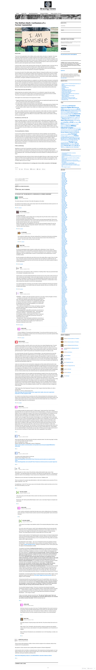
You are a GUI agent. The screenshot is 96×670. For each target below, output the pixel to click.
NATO (77, 129)
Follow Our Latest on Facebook (69, 54)
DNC (69, 115)
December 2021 (64, 228)
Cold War (68, 112)
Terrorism (66, 142)
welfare (26, 180)
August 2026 (64, 172)
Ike (72, 120)
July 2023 (63, 209)
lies (70, 124)
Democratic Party (70, 113)
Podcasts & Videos (44, 13)
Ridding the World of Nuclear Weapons (68, 85)
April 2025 (63, 188)
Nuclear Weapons (65, 132)
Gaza (63, 118)
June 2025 (63, 186)
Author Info (24, 13)
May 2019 (63, 259)
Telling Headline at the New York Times (68, 90)
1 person (20, 207)
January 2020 (64, 251)
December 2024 (64, 192)
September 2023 (64, 207)
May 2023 (63, 211)
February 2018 (64, 274)
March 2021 (64, 237)
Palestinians (63, 134)
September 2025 (64, 183)
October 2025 (64, 182)
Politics (76, 136)
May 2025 (63, 187)
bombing (79, 110)
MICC (78, 124)
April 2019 (63, 260)
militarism (68, 126)
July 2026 (63, 173)
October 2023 (64, 206)
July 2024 (63, 197)
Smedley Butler (69, 140)
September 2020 (64, 243)
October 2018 (64, 266)
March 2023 (64, 213)
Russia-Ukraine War (75, 139)
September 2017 (64, 279)
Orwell (74, 132)
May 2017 (63, 283)
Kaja (21, 267)
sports (72, 140)
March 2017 (64, 285)
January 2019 (64, 263)
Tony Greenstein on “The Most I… (74, 338)
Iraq (63, 122)
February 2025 (64, 190)
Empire (73, 117)
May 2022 (63, 223)
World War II (76, 147)
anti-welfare (20, 180)
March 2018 (64, 273)
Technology (62, 142)
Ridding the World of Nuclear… (73, 345)
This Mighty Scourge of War (66, 89)
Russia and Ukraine (64, 140)
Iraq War (66, 122)
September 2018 (64, 267)
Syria (75, 140)
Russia (67, 138)
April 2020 (63, 248)
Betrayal (63, 88)
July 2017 (63, 281)
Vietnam (62, 145)
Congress (72, 112)
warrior (65, 147)
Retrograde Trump (65, 99)
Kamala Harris (67, 124)
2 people (20, 402)
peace (69, 134)
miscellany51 (21, 341)
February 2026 (64, 178)
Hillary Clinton (64, 120)
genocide (67, 118)
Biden (66, 110)
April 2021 (63, 236)
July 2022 (63, 221)
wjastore (26, 178)
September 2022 (64, 219)
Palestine (77, 132)
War (75, 145)
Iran (77, 120)
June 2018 (63, 270)
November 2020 (64, 241)
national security (66, 129)
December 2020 (64, 240)
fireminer (20, 197)
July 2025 (63, 185)
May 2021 (63, 235)
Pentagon (74, 134)
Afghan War (70, 107)
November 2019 (64, 253)
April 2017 (63, 284)
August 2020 (64, 244)
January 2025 (64, 191)
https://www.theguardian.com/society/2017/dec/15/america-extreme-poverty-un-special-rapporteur (36, 461)
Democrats (77, 114)
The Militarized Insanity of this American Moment (70, 93)
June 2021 (63, 234)
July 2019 (63, 257)
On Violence (64, 86)
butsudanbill (23, 211)
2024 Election (72, 105)
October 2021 (64, 230)
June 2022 (63, 222)
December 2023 (64, 204)
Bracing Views (48, 8)
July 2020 (63, 245)
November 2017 (64, 277)
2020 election (65, 105)
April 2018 (63, 272)
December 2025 (64, 180)
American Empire (67, 109)
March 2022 (64, 225)
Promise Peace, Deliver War (67, 91)
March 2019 (64, 261)
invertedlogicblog (23, 639)
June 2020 (63, 246)
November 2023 (64, 205)
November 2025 (64, 181)
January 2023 (64, 215)
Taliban (77, 140)
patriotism (66, 134)
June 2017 (63, 282)
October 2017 (64, 278)
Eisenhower (69, 117)
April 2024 (63, 200)
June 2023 (63, 210)
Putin (73, 137)
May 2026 (63, 175)
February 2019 (64, 262)
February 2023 (64, 214)
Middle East (63, 126)
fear (77, 117)
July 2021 (63, 233)
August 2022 (64, 220)
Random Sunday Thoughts (66, 92)
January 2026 (64, 179)
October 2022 (64, 218)
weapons (68, 147)
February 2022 (64, 226)
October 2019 (64, 254)
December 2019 (64, 252)
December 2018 (64, 264)
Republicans (63, 138)
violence (72, 145)
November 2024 (64, 193)
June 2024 (63, 198)
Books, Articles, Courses (56, 13)
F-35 (75, 117)
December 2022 (64, 216)
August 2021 (64, 232)
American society (74, 109)
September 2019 (64, 255)
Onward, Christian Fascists (29, 544)
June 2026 (63, 174)
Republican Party (77, 137)
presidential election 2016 (66, 137)
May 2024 (63, 199)
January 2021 (64, 239)
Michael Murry (23, 491)
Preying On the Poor (65, 87)
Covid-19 (76, 112)
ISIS (69, 122)
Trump (71, 142)
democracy (63, 113)
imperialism (75, 120)
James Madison (76, 122)
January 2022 (64, 227)
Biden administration (73, 110)
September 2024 (64, 195)
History (70, 120)
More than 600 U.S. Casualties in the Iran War (69, 98)
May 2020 (63, 247)
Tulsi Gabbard (72, 144)
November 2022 (64, 217)
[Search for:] (71, 30)
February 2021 (64, 238)
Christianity (64, 112)
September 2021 (64, 231)
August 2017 (64, 280)
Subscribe (63, 48)
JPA (19, 468)
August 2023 (64, 208)
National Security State (72, 129)
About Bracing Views (33, 13)
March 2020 (64, 249)
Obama (70, 132)
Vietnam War (67, 145)
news (79, 129)
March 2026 (64, 177)
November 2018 (64, 265)
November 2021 (64, 229)
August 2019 (64, 256)
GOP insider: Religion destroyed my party (42, 575)
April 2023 (63, 212)
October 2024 (64, 194)
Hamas (78, 118)
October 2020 (64, 242)
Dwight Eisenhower (64, 117)
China (62, 112)
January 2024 (64, 203)
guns (76, 118)
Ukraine (77, 144)
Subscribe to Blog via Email (67, 39)
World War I (72, 147)
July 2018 (63, 269)
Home (17, 13)
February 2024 (64, 202)
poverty (23, 180)
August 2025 (64, 184)
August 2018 (64, 268)
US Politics (23, 179)
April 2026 (63, 176)
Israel (71, 122)
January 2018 (64, 275)
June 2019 (63, 258)
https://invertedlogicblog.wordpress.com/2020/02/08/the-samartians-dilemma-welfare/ (33, 655)
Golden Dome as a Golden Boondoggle (68, 97)
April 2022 (63, 224)
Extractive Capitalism (65, 94)
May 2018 (63, 271)
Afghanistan (64, 107)
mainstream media (74, 124)
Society (19, 179)
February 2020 (64, 250)
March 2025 (64, 189)
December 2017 (64, 276)
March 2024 (64, 201)
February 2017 (64, 286)
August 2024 (64, 196)
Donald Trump (75, 116)
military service (76, 128)
